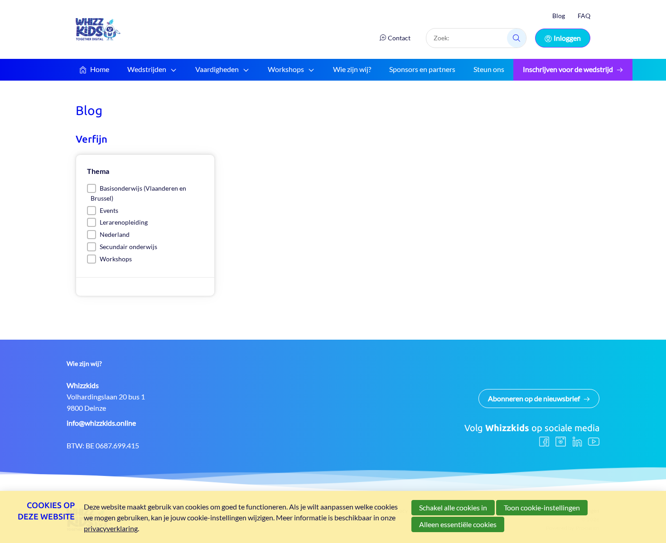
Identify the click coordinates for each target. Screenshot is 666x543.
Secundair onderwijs (128, 246)
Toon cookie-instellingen (542, 507)
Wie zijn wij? (352, 69)
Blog (558, 15)
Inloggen (567, 38)
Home (99, 69)
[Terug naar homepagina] (98, 29)
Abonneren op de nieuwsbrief (534, 398)
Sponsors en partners (422, 69)
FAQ (584, 15)
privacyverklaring (111, 528)
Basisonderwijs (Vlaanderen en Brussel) (138, 193)
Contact (399, 38)
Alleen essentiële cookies (458, 524)
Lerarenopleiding (124, 222)
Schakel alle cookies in (453, 507)
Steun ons (488, 69)
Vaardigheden (217, 69)
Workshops (286, 69)
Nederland (115, 234)
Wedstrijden (146, 69)
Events (109, 210)
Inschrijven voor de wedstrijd (568, 69)
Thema (98, 171)
